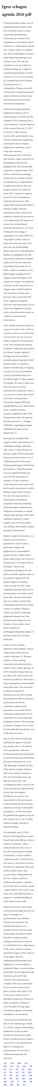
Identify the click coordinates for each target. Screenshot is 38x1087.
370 (4, 1075)
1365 (5, 1081)
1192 (30, 1075)
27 (18, 1081)
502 (23, 1069)
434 (24, 1084)
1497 (23, 1078)
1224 (24, 1066)
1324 (23, 1075)
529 (17, 1072)
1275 (5, 1063)
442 (17, 1069)
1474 (26, 1063)
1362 (30, 1078)
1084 (19, 1063)
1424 (12, 1063)
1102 (5, 1066)
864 (11, 1072)
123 (4, 1072)
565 (17, 1075)
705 (31, 1066)
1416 (29, 1069)
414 (4, 1069)
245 (23, 1072)
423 (11, 1069)
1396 (24, 1081)
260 (11, 1075)
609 (11, 1084)
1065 (5, 1084)
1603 (29, 1072)
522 (11, 1066)
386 (18, 1084)
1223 (12, 1081)
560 (11, 1078)
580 (31, 1081)
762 (17, 1066)
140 (4, 1078)
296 (17, 1078)
